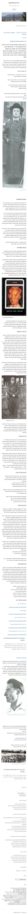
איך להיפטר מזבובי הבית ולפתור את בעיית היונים (16, 829)
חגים (25, 896)
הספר (13, 895)
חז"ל (22, 896)
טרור (15, 896)
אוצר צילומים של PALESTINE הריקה (19, 827)
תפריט (14, 9)
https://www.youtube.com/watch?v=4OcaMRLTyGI (15, 839)
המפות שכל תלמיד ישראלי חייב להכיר (18, 826)
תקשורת (11, 904)
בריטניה (24, 777)
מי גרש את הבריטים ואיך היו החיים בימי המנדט (17, 805)
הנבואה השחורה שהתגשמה (16, 41)
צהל (12, 900)
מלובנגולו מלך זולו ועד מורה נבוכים (19, 807)
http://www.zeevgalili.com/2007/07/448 (17, 620)
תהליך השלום (11, 902)
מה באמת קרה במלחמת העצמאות (19, 846)
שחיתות (24, 902)
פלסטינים (17, 900)
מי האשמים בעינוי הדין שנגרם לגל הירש (18, 843)
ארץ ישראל (22, 893)
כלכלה (8, 896)
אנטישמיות (11, 891)
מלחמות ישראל (9, 897)
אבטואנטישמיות (22, 888)
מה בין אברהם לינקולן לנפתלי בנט (19, 841)
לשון (25, 897)
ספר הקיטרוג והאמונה (18, 778)
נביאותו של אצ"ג (21, 658)
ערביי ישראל (4, 899)
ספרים (8, 899)
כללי (5, 896)
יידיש (21, 645)
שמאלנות (17, 902)
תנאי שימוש (24, 912)
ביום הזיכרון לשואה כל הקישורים (20, 862)
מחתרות (21, 777)
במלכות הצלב (23, 649)
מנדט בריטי (16, 777)
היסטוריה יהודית (21, 895)
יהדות (11, 896)
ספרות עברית (12, 899)
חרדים (18, 896)
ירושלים (18, 645)
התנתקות (5, 895)
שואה (9, 645)
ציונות (9, 900)
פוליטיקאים (22, 900)
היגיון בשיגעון (14, 3)
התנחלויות (9, 895)
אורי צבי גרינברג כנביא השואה (10, 647)
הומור (7, 893)
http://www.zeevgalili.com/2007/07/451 (17, 614)
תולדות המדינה (20, 904)
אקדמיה (6, 891)
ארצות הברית (15, 893)
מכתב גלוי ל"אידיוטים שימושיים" (20, 809)
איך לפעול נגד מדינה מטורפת (20, 803)
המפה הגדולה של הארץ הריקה (20, 831)
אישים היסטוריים (19, 889)
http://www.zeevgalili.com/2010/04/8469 (17, 627)
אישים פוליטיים (19, 891)
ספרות (16, 899)
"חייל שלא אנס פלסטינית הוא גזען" (19, 821)
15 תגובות (24, 37)
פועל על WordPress (17, 912)
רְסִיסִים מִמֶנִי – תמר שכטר (21, 870)
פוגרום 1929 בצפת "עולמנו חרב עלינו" (18, 845)
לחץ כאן (22, 638)
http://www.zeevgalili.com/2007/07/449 (17, 607)
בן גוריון (11, 893)
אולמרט (12, 888)
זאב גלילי (20, 643)
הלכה (16, 895)
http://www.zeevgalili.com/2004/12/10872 (17, 634)
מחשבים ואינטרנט (20, 897)
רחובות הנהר (14, 649)
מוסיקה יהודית (13, 645)
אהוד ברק (16, 888)
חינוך (20, 896)
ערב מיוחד (17, 232)
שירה (7, 645)
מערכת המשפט (22, 899)
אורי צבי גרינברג (20, 647)
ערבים (25, 900)
